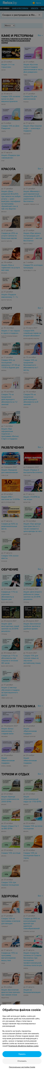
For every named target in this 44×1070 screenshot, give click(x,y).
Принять (22, 1054)
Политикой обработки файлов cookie (23, 1046)
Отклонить (22, 1061)
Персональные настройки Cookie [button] (22, 1067)
